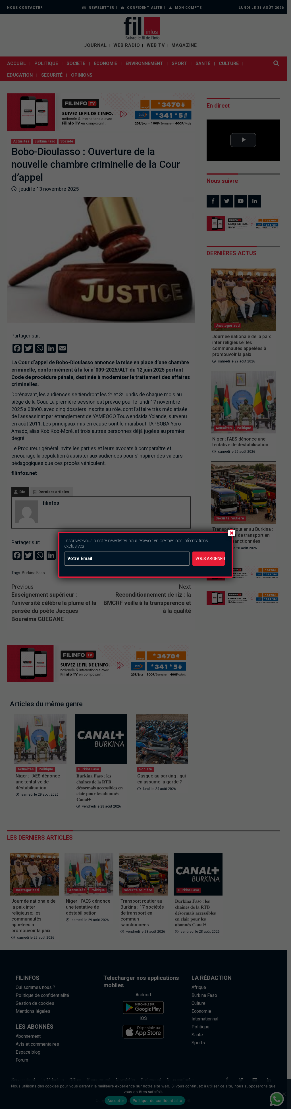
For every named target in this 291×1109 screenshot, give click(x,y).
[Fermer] (231, 532)
